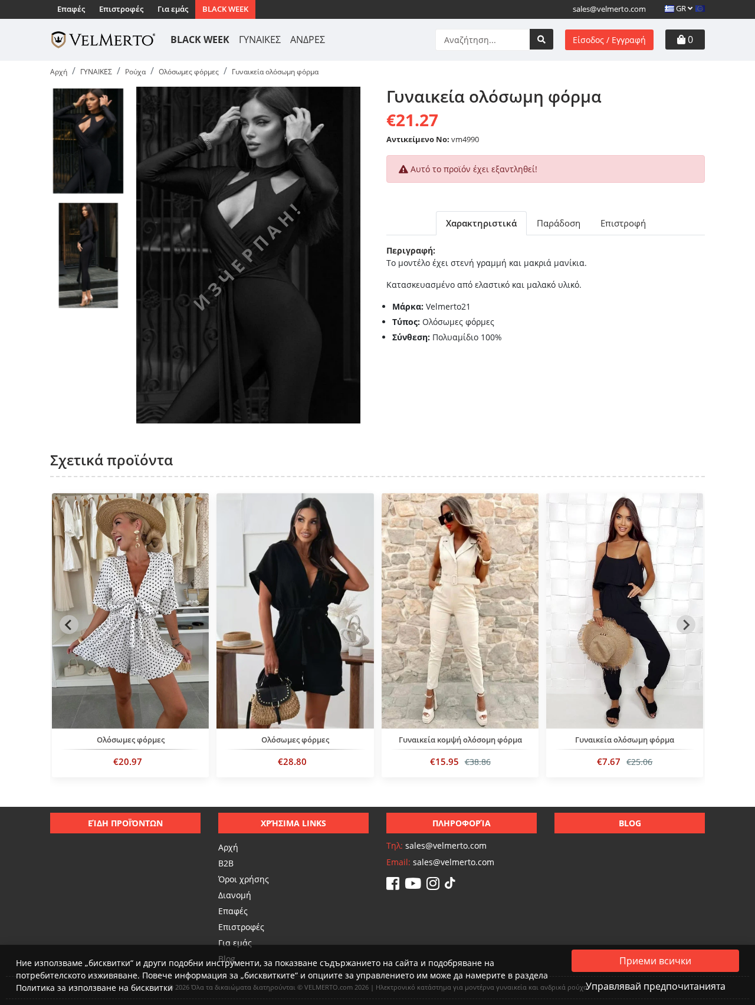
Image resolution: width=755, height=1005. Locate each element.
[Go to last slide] (69, 624)
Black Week (225, 9)
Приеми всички (655, 960)
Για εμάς (172, 9)
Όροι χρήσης (243, 879)
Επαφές (71, 9)
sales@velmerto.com (609, 9)
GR (681, 8)
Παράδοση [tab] (558, 223)
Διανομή (234, 895)
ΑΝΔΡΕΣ (307, 39)
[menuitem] (88, 141)
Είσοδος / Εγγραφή (609, 39)
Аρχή (228, 847)
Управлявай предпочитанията (656, 986)
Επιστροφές (121, 9)
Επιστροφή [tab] (623, 223)
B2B (226, 863)
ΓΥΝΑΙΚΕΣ (260, 39)
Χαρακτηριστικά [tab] (481, 223)
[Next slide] (686, 624)
